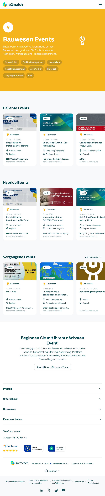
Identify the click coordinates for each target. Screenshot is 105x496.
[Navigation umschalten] (100, 4)
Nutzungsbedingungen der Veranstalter (38, 481)
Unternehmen (10, 398)
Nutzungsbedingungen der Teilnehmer (61, 481)
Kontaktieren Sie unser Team (53, 367)
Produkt (7, 388)
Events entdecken (12, 419)
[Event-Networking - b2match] (13, 4)
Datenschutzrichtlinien (15, 481)
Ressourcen (9, 409)
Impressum (79, 481)
